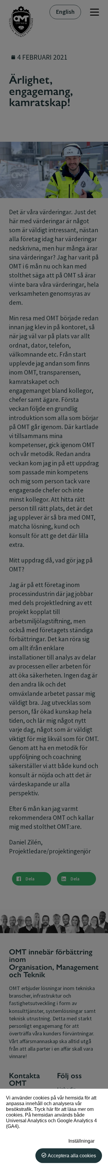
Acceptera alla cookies (72, 1155)
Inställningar (81, 1141)
